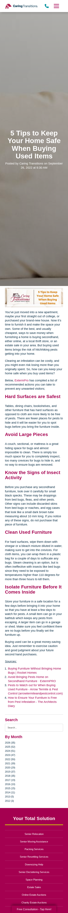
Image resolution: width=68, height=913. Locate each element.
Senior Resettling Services (34, 856)
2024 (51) (10, 750)
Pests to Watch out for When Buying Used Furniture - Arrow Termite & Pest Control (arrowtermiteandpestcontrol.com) (35, 689)
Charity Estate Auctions (34, 902)
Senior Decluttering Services (34, 872)
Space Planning (34, 879)
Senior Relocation (34, 834)
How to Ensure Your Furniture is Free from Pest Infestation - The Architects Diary (32, 702)
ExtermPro (22, 380)
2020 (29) (10, 767)
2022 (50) (10, 759)
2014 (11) (10, 792)
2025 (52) (10, 746)
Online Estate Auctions (34, 894)
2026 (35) (10, 742)
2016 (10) (10, 784)
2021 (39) (10, 763)
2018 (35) (10, 775)
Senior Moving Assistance (34, 841)
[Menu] (56, 6)
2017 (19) (10, 780)
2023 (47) (10, 755)
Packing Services (34, 849)
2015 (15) (10, 788)
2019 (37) (10, 771)
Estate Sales (34, 887)
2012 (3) (9, 800)
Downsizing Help (34, 864)
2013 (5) (9, 796)
